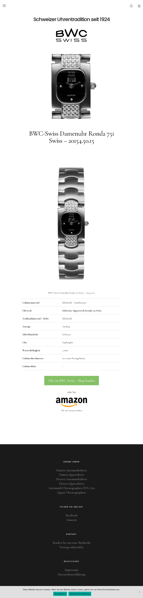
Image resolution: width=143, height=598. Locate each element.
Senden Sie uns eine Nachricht (71, 543)
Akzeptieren (60, 594)
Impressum (71, 570)
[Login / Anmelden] (131, 5)
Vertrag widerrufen (71, 547)
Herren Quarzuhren (71, 483)
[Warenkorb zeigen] (139, 5)
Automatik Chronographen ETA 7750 (71, 488)
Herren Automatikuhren (71, 479)
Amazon (71, 520)
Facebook (71, 515)
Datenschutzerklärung (71, 574)
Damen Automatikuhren (71, 470)
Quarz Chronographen (71, 492)
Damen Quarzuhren (71, 474)
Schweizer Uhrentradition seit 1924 (71, 19)
